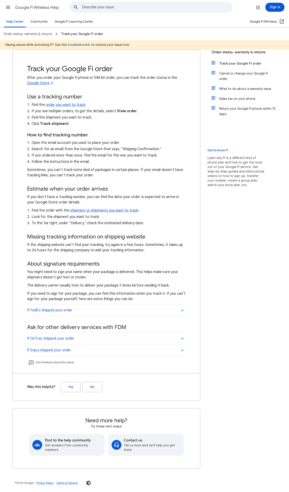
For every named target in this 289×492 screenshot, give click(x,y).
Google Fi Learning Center (74, 21)
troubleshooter (79, 45)
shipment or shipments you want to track (104, 210)
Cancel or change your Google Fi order (243, 76)
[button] (8, 7)
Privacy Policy (45, 483)
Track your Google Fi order (240, 63)
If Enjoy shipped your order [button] (49, 350)
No (92, 387)
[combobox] (157, 7)
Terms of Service (67, 483)
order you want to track (65, 105)
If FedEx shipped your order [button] (49, 310)
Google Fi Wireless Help (37, 7)
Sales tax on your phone (237, 99)
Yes (70, 387)
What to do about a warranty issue (245, 89)
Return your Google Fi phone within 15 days (247, 111)
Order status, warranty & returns (239, 52)
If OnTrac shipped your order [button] (50, 338)
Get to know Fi (217, 150)
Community (39, 21)
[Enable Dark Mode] (88, 483)
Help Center (15, 21)
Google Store (38, 83)
